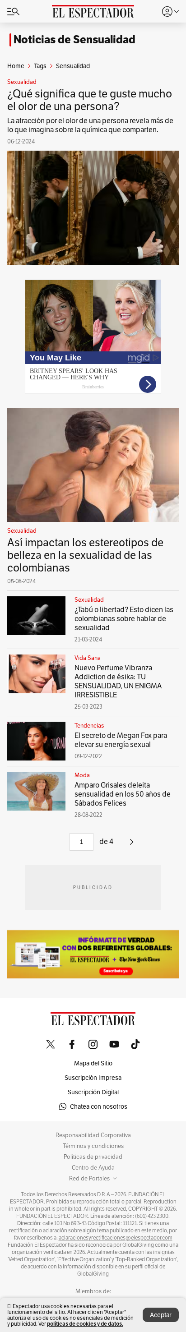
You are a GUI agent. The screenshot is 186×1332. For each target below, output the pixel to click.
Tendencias (89, 725)
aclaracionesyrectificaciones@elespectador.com (115, 1238)
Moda (82, 775)
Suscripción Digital (93, 1092)
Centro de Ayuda (93, 1168)
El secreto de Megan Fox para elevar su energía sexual (120, 740)
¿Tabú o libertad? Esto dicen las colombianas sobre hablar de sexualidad (123, 618)
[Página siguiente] (131, 845)
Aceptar (161, 1315)
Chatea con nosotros (98, 1106)
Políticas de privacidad (93, 1157)
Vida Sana (87, 658)
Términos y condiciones (93, 1146)
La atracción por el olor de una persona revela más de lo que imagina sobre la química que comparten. (90, 125)
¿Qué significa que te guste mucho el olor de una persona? (89, 100)
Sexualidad (22, 82)
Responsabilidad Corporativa (93, 1135)
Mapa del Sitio (93, 1063)
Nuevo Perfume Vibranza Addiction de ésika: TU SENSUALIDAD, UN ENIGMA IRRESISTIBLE (118, 681)
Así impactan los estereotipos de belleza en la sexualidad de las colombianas (85, 555)
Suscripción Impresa (93, 1078)
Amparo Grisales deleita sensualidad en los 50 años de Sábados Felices (122, 794)
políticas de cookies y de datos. (85, 1323)
